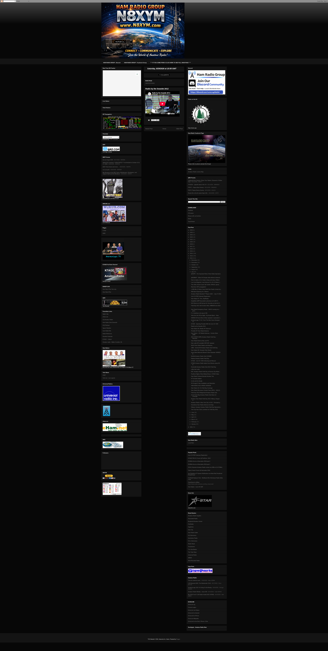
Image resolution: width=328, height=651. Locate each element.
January (193, 424)
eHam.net (105, 316)
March (193, 419)
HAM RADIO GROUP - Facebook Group (135, 62)
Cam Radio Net (107, 330)
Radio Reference (107, 333)
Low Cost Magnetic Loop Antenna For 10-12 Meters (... (206, 282)
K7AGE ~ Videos (107, 339)
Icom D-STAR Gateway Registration (200, 296)
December (194, 260)
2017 (191, 246)
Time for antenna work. (194, 580)
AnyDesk (190, 210)
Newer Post (148, 128)
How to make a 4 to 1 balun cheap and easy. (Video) (205, 280)
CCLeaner (191, 213)
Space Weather (107, 328)
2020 (191, 241)
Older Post (179, 128)
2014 (191, 253)
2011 (191, 427)
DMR (104, 233)
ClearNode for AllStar (193, 482)
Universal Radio (192, 555)
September (194, 267)
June (192, 412)
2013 (191, 255)
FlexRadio (191, 524)
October (193, 264)
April (192, 417)
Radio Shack (191, 543)
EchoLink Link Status (193, 610)
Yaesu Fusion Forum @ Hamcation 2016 (199, 470)
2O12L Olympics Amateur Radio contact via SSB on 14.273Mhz (205, 467)
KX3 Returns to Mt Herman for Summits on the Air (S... (206, 303)
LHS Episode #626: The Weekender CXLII (199, 583)
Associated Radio (192, 518)
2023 (191, 237)
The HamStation (192, 549)
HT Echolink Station (196, 378)
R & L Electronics (192, 541)
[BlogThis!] (153, 120)
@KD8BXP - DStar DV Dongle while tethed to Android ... (206, 277)
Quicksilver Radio (192, 538)
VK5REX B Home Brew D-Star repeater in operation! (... (206, 317)
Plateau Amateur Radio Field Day (200, 358)
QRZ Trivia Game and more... (111, 166)
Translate (115, 139)
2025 (191, 232)
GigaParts (190, 527)
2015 (191, 251)
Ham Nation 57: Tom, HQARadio (200, 298)
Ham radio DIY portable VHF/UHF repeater (202, 343)
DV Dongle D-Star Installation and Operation (203, 383)
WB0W (190, 557)
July (192, 271)
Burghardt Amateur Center (195, 521)
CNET (104, 375)
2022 (191, 239)
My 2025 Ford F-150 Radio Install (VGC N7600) (201, 594)
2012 (191, 258)
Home (164, 128)
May (192, 414)
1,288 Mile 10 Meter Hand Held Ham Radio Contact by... (206, 289)
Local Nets (191, 443)
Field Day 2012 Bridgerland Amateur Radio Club (204, 392)
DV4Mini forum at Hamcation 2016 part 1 (199, 464)
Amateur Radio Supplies (194, 515)
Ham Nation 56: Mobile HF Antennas (201, 328)
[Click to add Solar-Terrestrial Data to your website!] (122, 128)
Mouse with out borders (194, 216)
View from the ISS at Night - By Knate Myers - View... (205, 315)
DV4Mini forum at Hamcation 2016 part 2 (199, 461)
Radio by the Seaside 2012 (198, 326)
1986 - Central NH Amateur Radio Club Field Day (204, 347)
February (194, 421)
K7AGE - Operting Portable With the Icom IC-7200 (204, 324)
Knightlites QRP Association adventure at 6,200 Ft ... (205, 301)
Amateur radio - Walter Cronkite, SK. (112, 342)
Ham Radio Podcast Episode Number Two (202, 376)
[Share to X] (155, 120)
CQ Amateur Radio (108, 319)
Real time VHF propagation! (198, 287)
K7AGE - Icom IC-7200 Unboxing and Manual (203, 360)
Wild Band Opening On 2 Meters (200, 291)
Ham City (190, 529)
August (193, 269)
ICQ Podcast (106, 325)
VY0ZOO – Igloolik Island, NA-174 (197, 184)
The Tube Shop (192, 552)
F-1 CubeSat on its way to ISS (199, 313)
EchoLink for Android (193, 613)
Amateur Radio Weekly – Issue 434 (197, 591)
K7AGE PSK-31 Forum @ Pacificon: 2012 (199, 458)
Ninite (189, 218)
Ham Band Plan (107, 292)
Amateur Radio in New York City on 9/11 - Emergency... (206, 402)
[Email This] (152, 120)
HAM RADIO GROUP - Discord (111, 62)
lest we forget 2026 (108, 159)
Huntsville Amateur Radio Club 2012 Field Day (203, 367)
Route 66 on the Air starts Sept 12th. (198, 193)
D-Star (104, 230)
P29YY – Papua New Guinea (196, 187)
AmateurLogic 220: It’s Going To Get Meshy (200, 587)
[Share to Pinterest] (158, 120)
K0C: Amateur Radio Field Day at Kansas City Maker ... (206, 371)
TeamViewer (191, 221)
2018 (191, 244)
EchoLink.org (191, 604)
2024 (191, 234)
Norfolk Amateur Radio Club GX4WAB (201, 356)
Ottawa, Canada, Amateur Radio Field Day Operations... (206, 407)
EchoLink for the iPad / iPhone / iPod (198, 621)
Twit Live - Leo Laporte (109, 378)
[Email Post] (149, 120)
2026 (191, 230)
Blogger (178, 639)
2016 (191, 248)
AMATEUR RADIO (150, 83)
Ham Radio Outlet (193, 532)
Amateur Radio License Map (195, 171)
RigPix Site (105, 314)
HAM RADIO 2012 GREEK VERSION (201, 385)
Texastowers (191, 546)
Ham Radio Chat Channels (110, 322)
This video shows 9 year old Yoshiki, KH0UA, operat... (205, 284)
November (194, 262)
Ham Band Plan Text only (109, 289)
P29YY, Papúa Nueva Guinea (196, 190)
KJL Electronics (192, 535)
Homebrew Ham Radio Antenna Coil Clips (202, 404)
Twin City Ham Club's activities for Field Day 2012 (204, 409)
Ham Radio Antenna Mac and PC (200, 340)
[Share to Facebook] (157, 120)
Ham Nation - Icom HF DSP (195, 487)
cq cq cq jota (106, 169)
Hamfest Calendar (107, 336)
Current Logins (192, 607)
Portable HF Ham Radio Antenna (200, 331)
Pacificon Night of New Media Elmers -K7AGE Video (205, 374)
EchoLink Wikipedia (193, 618)
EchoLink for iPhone (193, 615)
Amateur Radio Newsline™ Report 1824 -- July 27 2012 (206, 294)
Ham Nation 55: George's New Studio (201, 350)
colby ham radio (195, 369)
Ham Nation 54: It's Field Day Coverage (202, 388)
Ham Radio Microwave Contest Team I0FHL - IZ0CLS (205, 390)
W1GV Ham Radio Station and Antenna (201, 345)
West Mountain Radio (194, 560)
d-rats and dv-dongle (196, 381)
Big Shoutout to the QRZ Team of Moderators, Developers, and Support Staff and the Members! (120, 173)
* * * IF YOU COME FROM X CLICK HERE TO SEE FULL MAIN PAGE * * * (170, 62)
